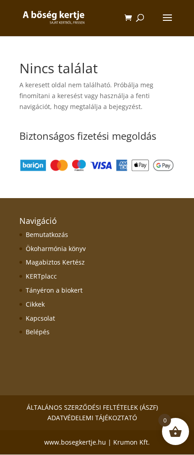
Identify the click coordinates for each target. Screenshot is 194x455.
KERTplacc (41, 276)
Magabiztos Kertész (55, 262)
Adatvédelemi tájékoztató (92, 417)
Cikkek (35, 304)
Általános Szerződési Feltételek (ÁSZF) (92, 407)
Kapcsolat (40, 318)
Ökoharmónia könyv (56, 248)
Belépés (38, 331)
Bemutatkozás (47, 234)
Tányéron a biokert (54, 290)
